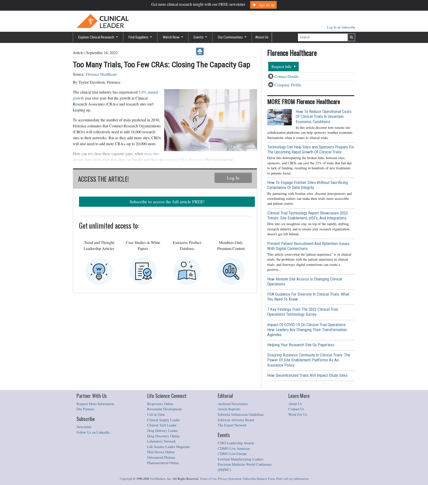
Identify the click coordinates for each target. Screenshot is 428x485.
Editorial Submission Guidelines (241, 414)
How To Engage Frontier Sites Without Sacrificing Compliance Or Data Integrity (307, 185)
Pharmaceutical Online (163, 462)
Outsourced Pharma (161, 457)
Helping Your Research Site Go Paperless (300, 344)
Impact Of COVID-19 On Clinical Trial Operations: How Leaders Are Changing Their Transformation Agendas (307, 329)
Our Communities (230, 37)
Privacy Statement (229, 479)
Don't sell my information (292, 479)
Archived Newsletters (233, 403)
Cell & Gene (156, 414)
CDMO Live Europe (232, 453)
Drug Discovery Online (163, 436)
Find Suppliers (139, 37)
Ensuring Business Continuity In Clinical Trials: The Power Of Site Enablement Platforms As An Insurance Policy (308, 359)
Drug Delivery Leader (162, 430)
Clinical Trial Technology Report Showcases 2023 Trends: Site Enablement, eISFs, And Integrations (307, 215)
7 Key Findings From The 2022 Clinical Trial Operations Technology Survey (302, 312)
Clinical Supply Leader (163, 419)
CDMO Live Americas (234, 448)
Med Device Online (161, 452)
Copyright (126, 479)
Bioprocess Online (160, 403)
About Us (261, 37)
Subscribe (348, 27)
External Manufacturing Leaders (241, 459)
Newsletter (84, 426)
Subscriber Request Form (259, 479)
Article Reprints (229, 409)
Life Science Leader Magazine (168, 446)
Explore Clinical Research (96, 37)
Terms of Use (208, 479)
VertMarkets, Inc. (161, 479)
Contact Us (296, 409)
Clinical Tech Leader (162, 425)
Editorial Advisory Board (236, 419)
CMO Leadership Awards (236, 443)
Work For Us (297, 414)
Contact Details (286, 76)
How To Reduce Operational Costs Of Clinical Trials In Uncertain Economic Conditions (323, 116)
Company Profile (287, 84)
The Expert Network (232, 425)
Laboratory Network (161, 441)
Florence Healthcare (101, 74)
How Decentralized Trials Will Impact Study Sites (307, 375)
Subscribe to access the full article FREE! (167, 202)
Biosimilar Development (164, 409)
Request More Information (95, 403)
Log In (332, 27)
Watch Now (171, 37)
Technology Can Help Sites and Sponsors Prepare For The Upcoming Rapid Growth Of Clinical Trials (310, 149)
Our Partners (86, 409)
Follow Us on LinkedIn (93, 432)
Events (199, 37)
